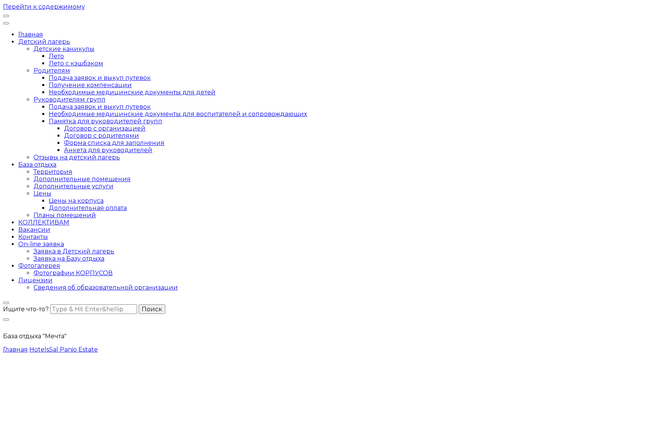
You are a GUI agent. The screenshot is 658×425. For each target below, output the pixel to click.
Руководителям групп (69, 99)
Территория (53, 171)
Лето (56, 56)
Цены (42, 193)
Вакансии (34, 229)
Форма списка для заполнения (114, 142)
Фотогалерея (39, 265)
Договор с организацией (104, 128)
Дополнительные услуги (73, 186)
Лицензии (35, 280)
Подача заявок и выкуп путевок (100, 77)
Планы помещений (65, 215)
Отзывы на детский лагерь (77, 157)
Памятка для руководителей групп (105, 121)
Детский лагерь (44, 41)
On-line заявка (41, 244)
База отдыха (37, 164)
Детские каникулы (64, 49)
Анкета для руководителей (108, 150)
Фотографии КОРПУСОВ (73, 273)
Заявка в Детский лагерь (74, 251)
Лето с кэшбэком (76, 63)
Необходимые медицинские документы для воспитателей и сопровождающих (178, 114)
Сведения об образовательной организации (106, 287)
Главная (30, 34)
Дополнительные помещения (82, 179)
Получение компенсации (90, 85)
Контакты (33, 236)
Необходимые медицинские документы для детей (132, 92)
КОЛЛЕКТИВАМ (43, 222)
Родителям (52, 70)
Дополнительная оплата (88, 208)
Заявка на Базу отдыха (69, 258)
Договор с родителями (101, 135)
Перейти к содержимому (44, 6)
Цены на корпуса (76, 200)
